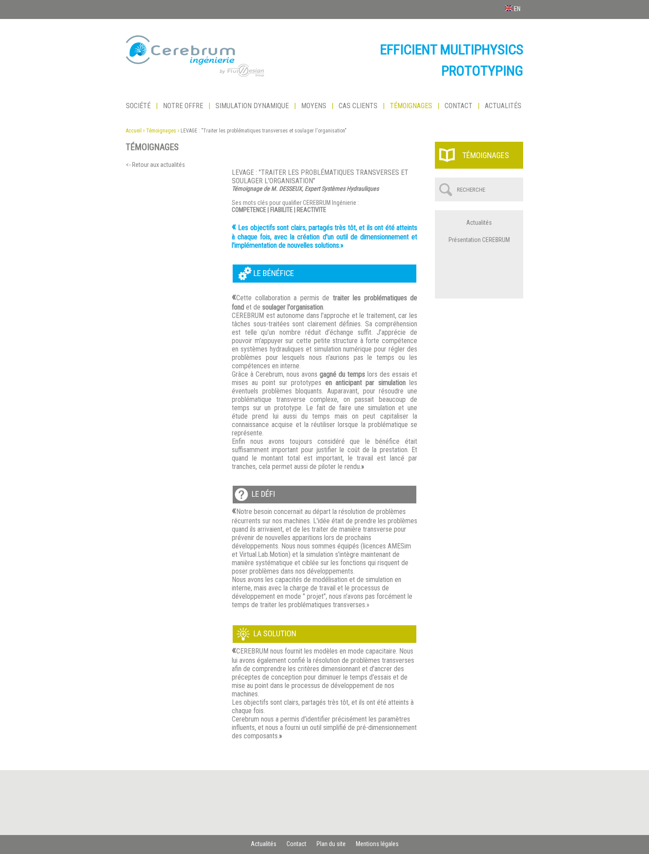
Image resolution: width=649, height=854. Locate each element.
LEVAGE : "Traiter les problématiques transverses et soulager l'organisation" (264, 131)
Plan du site (331, 843)
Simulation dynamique (252, 106)
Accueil (134, 131)
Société (138, 106)
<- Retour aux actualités (155, 164)
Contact (458, 106)
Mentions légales (377, 843)
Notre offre (183, 106)
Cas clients (358, 106)
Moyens (313, 106)
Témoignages (411, 106)
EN (517, 8)
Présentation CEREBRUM (479, 239)
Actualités (503, 106)
